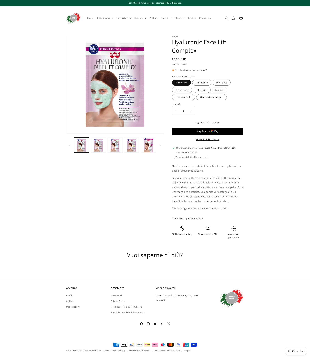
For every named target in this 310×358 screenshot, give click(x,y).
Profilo (69, 295)
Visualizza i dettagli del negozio (192, 157)
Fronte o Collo (183, 97)
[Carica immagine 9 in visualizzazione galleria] (148, 145)
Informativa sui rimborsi (139, 350)
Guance (221, 90)
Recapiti (187, 350)
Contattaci (116, 295)
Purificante (181, 82)
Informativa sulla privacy (114, 350)
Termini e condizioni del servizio (127, 312)
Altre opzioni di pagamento (207, 139)
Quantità (176, 104)
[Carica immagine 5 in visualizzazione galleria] (115, 145)
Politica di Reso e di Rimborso (126, 306)
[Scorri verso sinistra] (69, 145)
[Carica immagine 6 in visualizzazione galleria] (131, 145)
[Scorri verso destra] (160, 145)
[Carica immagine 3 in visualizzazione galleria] (98, 145)
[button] (105, 18)
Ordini (69, 301)
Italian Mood (78, 350)
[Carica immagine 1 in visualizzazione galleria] (81, 145)
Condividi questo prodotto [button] (189, 218)
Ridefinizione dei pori (211, 97)
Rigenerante (182, 89)
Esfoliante (221, 82)
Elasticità (202, 89)
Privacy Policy (118, 301)
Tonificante (202, 82)
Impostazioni (73, 306)
